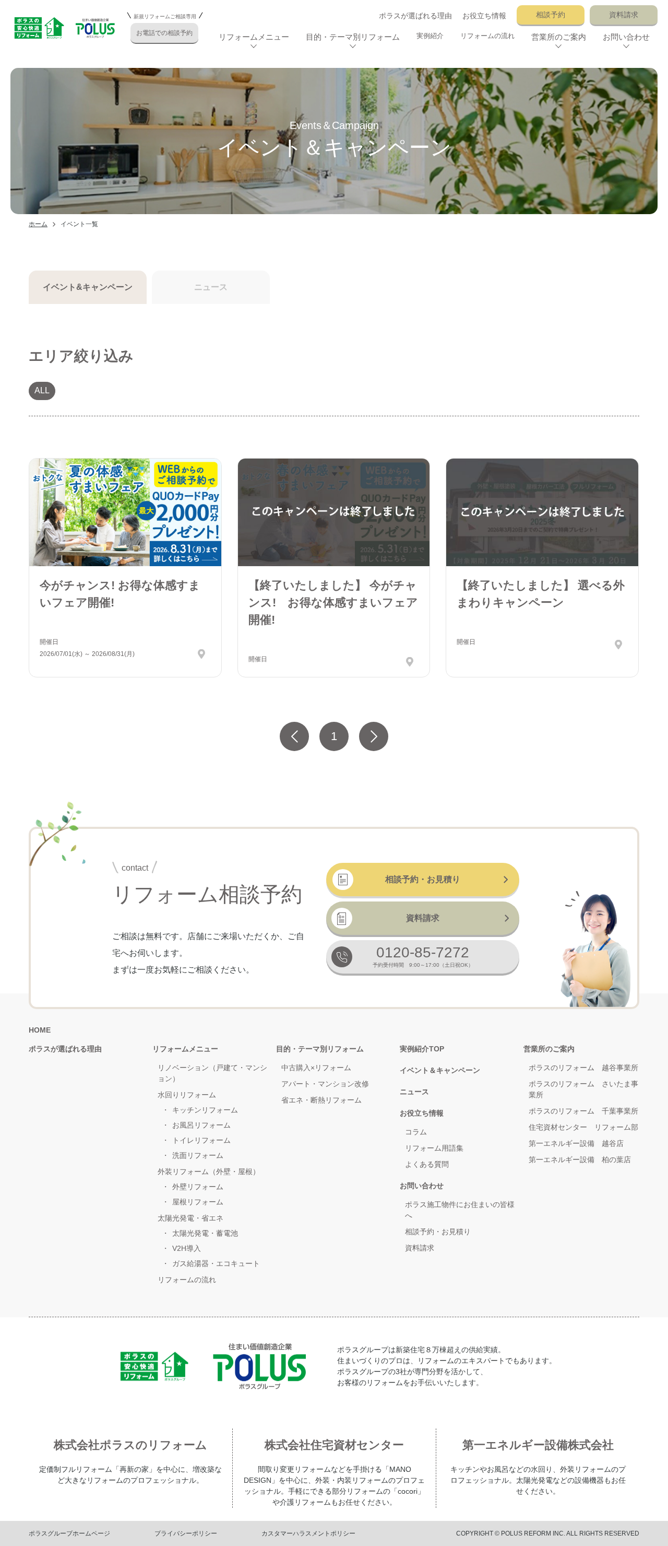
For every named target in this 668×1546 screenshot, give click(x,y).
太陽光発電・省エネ (190, 1218)
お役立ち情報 (484, 15)
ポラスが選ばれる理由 (415, 15)
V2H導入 (186, 1248)
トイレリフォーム (201, 1140)
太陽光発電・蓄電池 (205, 1233)
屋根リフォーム (197, 1202)
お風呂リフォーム (201, 1125)
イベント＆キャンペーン (440, 1070)
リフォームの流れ (487, 36)
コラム (416, 1132)
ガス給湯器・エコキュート (216, 1263)
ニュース (414, 1091)
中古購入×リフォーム (316, 1067)
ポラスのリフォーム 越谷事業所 (583, 1067)
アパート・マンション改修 (325, 1084)
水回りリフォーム (187, 1095)
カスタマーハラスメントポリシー (308, 1533)
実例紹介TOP (422, 1049)
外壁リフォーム (197, 1186)
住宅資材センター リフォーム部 (583, 1127)
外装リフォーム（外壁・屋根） (209, 1171)
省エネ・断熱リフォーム (321, 1100)
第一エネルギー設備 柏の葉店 (580, 1159)
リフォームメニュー (185, 1049)
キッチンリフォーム (205, 1110)
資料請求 (623, 14)
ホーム (38, 224)
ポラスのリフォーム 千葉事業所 (583, 1111)
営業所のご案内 (549, 1049)
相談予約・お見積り (422, 879)
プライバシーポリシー (185, 1533)
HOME (40, 1030)
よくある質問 (427, 1164)
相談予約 (550, 14)
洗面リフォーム (197, 1155)
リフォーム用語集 (434, 1148)
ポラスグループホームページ (69, 1533)
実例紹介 (430, 36)
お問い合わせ (422, 1185)
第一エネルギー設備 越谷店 (576, 1143)
